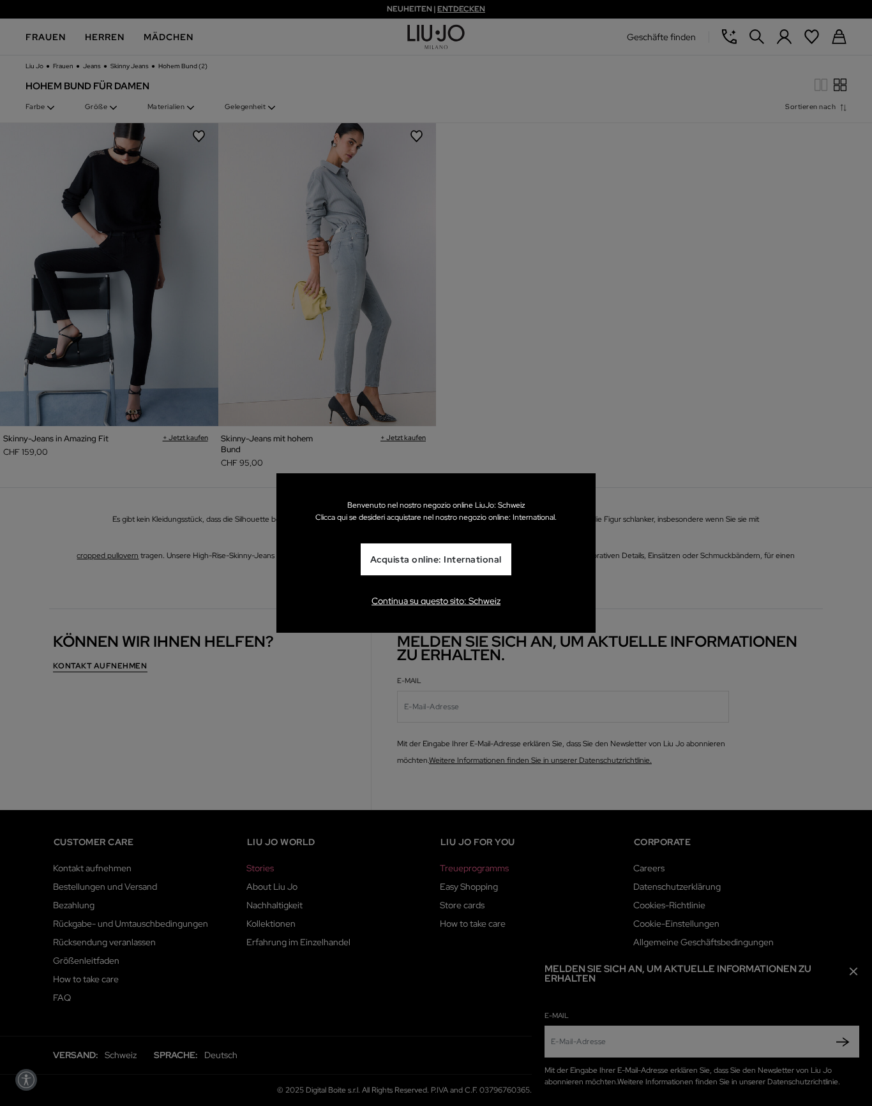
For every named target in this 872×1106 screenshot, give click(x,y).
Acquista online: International (436, 559)
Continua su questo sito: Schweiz (436, 601)
